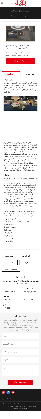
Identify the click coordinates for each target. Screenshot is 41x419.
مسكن (27, 16)
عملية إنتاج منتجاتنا (17, 16)
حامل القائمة (26, 256)
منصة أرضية (9, 256)
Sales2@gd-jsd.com (29, 291)
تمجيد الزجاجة (27, 262)
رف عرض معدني (11, 269)
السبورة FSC (9, 262)
